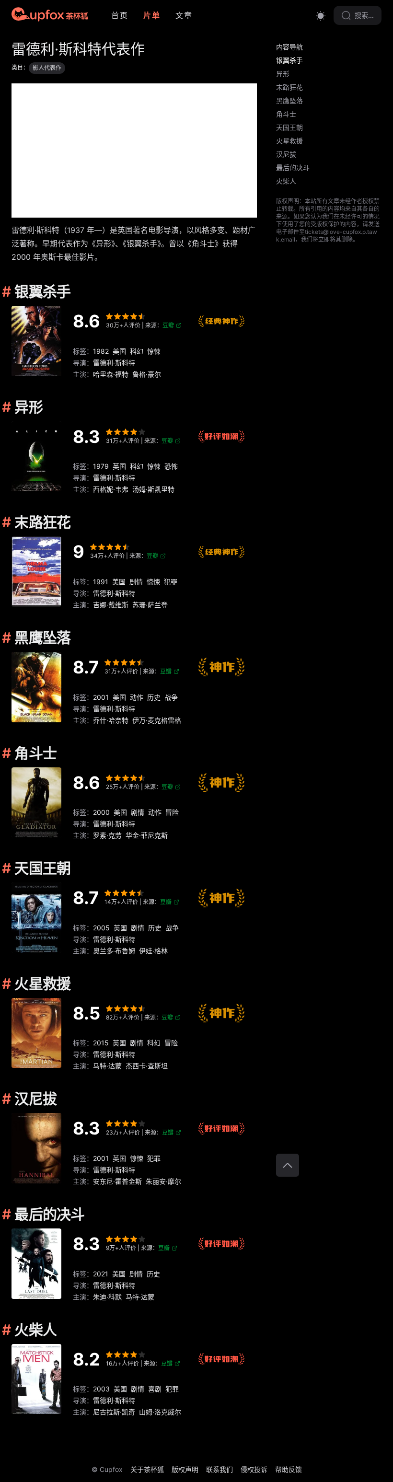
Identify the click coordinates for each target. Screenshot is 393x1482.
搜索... (364, 15)
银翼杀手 (289, 60)
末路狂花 (289, 87)
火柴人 (286, 181)
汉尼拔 (286, 154)
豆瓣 (168, 325)
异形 (282, 73)
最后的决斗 (293, 167)
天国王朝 (289, 127)
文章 (183, 15)
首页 (119, 15)
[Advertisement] (134, 150)
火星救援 (289, 141)
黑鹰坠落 (289, 100)
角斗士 (286, 114)
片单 (151, 15)
